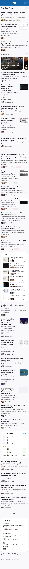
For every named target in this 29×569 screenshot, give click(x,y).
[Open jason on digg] (14, 299)
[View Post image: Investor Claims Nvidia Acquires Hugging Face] (23, 26)
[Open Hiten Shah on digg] (5, 209)
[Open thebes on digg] (3, 366)
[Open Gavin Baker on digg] (14, 267)
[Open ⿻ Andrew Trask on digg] (3, 146)
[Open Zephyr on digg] (5, 315)
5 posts (8, 50)
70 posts (8, 167)
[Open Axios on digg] (4, 529)
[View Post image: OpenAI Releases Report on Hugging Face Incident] (6, 259)
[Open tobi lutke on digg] (2, 481)
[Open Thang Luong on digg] (5, 237)
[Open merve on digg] (2, 114)
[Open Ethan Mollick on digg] (14, 280)
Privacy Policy (16, 553)
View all (24, 433)
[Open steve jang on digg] (3, 428)
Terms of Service (6, 554)
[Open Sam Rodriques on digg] (3, 354)
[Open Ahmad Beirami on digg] (2, 507)
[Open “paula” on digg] (5, 50)
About (2, 553)
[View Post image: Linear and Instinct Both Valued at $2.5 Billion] (23, 201)
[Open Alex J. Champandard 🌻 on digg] (2, 132)
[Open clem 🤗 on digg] (4, 68)
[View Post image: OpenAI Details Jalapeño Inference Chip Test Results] (6, 265)
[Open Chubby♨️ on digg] (27, 68)
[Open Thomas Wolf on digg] (2, 20)
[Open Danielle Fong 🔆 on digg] (2, 50)
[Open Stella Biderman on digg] (2, 146)
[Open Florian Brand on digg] (3, 102)
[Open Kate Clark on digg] (3, 249)
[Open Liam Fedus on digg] (12, 267)
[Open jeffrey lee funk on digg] (4, 549)
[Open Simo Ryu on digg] (2, 428)
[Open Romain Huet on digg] (12, 299)
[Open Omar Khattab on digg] (2, 336)
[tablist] (25, 8)
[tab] (24, 8)
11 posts (8, 20)
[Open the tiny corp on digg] (3, 81)
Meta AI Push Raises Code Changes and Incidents (13, 545)
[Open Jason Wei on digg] (2, 237)
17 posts (17, 280)
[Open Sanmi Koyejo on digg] (2, 102)
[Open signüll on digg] (2, 81)
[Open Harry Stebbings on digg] (2, 38)
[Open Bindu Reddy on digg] (3, 132)
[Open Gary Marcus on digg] (14, 274)
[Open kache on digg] (11, 293)
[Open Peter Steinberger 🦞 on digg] (2, 209)
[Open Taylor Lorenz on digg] (3, 402)
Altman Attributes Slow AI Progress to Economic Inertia (17, 277)
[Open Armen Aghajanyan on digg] (3, 223)
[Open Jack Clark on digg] (3, 384)
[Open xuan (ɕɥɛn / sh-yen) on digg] (2, 416)
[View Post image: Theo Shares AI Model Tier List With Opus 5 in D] (6, 284)
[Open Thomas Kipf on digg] (3, 237)
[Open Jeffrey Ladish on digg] (3, 50)
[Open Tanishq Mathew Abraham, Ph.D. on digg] (14, 293)
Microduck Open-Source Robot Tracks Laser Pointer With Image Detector (10, 64)
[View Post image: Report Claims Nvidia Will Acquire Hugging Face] (23, 173)
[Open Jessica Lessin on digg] (5, 183)
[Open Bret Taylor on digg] (2, 249)
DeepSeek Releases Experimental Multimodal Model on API (17, 290)
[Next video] (27, 54)
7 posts (8, 481)
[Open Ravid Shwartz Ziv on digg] (2, 354)
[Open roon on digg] (5, 167)
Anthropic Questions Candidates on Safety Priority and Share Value (17, 271)
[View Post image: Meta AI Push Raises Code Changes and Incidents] (23, 120)
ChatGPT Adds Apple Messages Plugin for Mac (17, 296)
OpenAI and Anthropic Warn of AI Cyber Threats (13, 526)
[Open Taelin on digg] (14, 286)
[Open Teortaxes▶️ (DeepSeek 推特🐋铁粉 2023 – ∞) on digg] (11, 286)
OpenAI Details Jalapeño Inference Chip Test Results (17, 264)
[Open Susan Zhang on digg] (11, 267)
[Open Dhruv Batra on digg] (3, 195)
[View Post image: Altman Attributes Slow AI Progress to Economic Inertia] (6, 278)
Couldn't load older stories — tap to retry (14, 513)
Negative (19, 166)
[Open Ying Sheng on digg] (3, 315)
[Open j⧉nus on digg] (2, 366)
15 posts (17, 273)
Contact (8, 553)
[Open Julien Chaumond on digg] (3, 481)
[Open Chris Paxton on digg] (5, 223)
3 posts (7, 102)
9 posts (8, 182)
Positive (18, 20)
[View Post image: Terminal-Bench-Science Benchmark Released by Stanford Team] (23, 87)
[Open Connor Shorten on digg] (3, 336)
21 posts (17, 292)
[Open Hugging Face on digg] (3, 20)
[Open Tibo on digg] (11, 299)
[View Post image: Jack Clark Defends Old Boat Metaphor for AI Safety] (23, 372)
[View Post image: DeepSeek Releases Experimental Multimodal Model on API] (6, 291)
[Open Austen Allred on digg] (3, 209)
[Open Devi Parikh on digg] (2, 195)
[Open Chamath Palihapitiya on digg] (5, 481)
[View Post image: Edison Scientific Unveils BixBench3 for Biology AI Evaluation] (23, 343)
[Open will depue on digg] (5, 68)
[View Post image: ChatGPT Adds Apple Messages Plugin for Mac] (6, 297)
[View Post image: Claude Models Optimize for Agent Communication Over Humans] (23, 390)
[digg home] (14, 3)
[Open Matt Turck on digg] (3, 183)
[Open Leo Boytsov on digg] (2, 183)
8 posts (8, 236)
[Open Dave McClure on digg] (3, 38)
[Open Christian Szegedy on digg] (2, 469)
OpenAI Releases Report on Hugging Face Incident (16, 258)
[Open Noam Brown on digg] (3, 167)
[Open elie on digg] (5, 384)
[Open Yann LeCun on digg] (11, 280)
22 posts (17, 267)
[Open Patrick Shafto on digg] (3, 493)
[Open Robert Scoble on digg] (2, 223)
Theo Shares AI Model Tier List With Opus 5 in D (17, 283)
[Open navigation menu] (2, 2)
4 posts (8, 222)
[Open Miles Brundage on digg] (2, 167)
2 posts (7, 38)
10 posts (17, 299)
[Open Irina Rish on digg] (2, 493)
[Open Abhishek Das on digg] (5, 195)
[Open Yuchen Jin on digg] (5, 20)
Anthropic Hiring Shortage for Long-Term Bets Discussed (13, 535)
